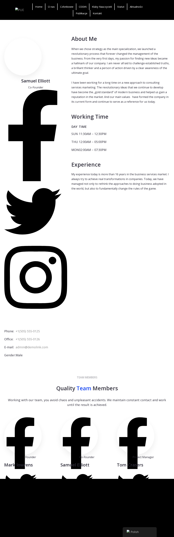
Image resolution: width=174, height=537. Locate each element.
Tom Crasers (130, 465)
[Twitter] (32, 212)
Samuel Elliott (74, 465)
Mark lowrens (18, 465)
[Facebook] (32, 136)
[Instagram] (35, 278)
